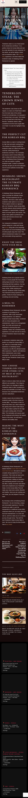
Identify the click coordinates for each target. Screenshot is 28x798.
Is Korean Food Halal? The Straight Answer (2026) (13, 601)
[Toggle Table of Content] (22, 66)
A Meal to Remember (13, 78)
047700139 (7, 792)
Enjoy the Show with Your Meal (15, 77)
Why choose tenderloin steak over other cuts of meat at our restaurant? (16, 82)
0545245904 (7, 762)
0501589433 (7, 699)
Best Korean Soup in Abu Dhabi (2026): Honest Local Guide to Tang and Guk (14, 631)
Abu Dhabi (9, 524)
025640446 (7, 668)
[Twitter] (20, 533)
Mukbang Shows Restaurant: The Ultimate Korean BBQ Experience (15, 74)
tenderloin (7, 532)
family (6, 227)
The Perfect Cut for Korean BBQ (14, 72)
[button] (16, 2)
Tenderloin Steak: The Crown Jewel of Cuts (14, 69)
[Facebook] (17, 533)
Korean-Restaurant (16, 597)
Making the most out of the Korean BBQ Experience (16, 85)
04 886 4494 (7, 728)
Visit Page (5, 670)
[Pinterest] (24, 533)
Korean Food (17, 31)
